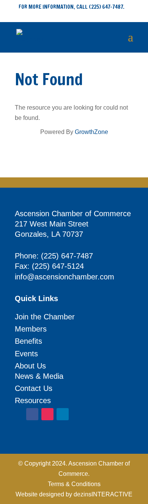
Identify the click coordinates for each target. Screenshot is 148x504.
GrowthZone (91, 132)
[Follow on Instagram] (47, 414)
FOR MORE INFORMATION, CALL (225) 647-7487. (71, 7)
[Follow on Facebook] (32, 414)
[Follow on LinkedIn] (63, 414)
